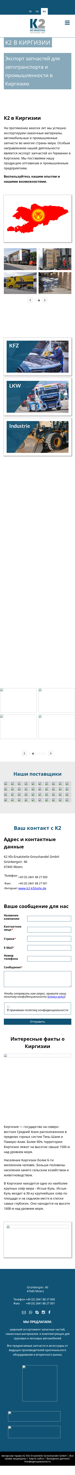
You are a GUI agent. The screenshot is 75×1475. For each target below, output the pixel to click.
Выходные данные (58, 1458)
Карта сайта (36, 1458)
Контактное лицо (12, 928)
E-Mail (9, 947)
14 (39, 753)
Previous (30, 300)
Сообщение (13, 967)
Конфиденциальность (37, 1461)
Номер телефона (11, 957)
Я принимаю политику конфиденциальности (37, 1010)
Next (44, 300)
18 (42, 753)
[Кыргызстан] (37, 1056)
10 (36, 753)
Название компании (11, 917)
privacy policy (56, 997)
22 (45, 753)
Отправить (37, 1022)
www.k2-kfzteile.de (32, 888)
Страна (10, 938)
